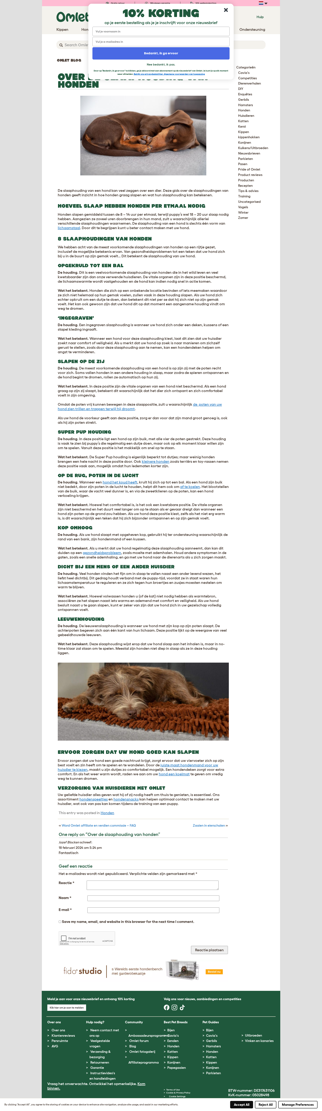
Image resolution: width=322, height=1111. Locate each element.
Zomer (243, 218)
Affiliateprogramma (143, 1062)
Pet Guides (211, 1022)
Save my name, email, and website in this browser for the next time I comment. (128, 922)
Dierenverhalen (249, 83)
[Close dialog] (226, 10)
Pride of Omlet (249, 169)
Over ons (58, 1030)
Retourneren (99, 1062)
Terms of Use (173, 1089)
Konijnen (244, 142)
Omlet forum (139, 1041)
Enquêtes (245, 94)
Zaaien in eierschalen (209, 825)
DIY (240, 89)
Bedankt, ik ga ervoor (161, 53)
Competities (247, 78)
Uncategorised (249, 202)
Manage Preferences (298, 1105)
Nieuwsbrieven (249, 153)
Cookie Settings (177, 1096)
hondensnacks (126, 799)
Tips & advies (248, 191)
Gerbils (243, 100)
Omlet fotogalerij (142, 1052)
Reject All (266, 1105)
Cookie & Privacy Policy (178, 1092)
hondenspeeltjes (93, 799)
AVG (55, 1046)
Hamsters (245, 105)
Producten (246, 180)
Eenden (173, 1041)
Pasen (242, 164)
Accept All (241, 1105)
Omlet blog (69, 60)
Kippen (243, 132)
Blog (132, 1046)
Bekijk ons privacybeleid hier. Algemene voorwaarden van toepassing (169, 74)
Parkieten (245, 159)
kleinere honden (155, 461)
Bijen (171, 1030)
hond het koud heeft (120, 482)
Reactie (66, 883)
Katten (243, 121)
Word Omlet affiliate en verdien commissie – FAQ (99, 825)
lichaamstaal (69, 228)
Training (244, 196)
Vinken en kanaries (259, 1041)
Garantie (97, 1068)
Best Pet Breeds (176, 1022)
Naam (65, 898)
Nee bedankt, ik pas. (161, 64)
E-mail (65, 910)
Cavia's (244, 73)
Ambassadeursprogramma (148, 1035)
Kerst (242, 126)
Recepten (245, 186)
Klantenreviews (63, 1035)
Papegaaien (176, 1068)
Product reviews (250, 175)
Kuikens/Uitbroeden (253, 148)
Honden (107, 813)
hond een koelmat (174, 774)
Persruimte (60, 1041)
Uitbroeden (253, 1035)
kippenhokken (249, 137)
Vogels (243, 207)
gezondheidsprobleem (102, 553)
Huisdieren (246, 116)
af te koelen (190, 487)
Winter (243, 212)
